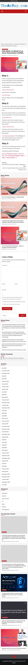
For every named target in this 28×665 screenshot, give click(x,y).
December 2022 (6, 426)
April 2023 (4, 415)
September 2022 (6, 434)
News (3, 504)
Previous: (13, 163)
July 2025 (4, 376)
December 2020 (6, 474)
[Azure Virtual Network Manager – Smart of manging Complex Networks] (14, 235)
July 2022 (4, 439)
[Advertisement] (14, 28)
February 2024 (5, 399)
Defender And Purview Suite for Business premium (14, 349)
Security (4, 506)
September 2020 (6, 482)
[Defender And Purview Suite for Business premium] (14, 638)
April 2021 (4, 466)
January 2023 (5, 423)
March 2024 (5, 397)
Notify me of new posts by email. (11, 304)
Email (16, 284)
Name (4, 284)
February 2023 (5, 421)
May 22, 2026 (15, 597)
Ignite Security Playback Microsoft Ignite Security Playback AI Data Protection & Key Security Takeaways (14, 345)
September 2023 (6, 407)
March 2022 (5, 450)
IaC (2, 501)
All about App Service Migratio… (16, 358)
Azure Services (5, 49)
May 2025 (4, 378)
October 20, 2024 (11, 249)
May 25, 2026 (15, 541)
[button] (2, 11)
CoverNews (20, 661)
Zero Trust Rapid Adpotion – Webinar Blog (13, 197)
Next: (14, 168)
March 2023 (5, 418)
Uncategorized (5, 509)
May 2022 (4, 445)
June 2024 (4, 392)
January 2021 (5, 471)
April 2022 (4, 447)
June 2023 (4, 410)
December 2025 (6, 370)
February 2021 (5, 468)
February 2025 (5, 381)
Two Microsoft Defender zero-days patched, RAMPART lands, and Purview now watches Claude (14, 340)
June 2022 (4, 442)
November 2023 (6, 402)
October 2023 (5, 405)
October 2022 (5, 431)
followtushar (5, 55)
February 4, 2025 (11, 198)
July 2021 (4, 463)
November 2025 (6, 373)
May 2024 (4, 394)
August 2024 (5, 389)
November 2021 (6, 455)
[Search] (26, 11)
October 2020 (5, 479)
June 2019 (4, 484)
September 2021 (6, 458)
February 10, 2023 (12, 55)
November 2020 (6, 476)
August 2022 (5, 437)
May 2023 (4, 413)
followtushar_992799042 (7, 541)
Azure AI (4, 496)
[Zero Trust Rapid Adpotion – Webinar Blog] (14, 186)
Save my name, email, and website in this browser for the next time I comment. (12, 298)
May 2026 (4, 368)
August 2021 (5, 460)
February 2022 (5, 453)
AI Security (4, 493)
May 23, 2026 (15, 570)
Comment (5, 265)
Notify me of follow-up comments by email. (14, 301)
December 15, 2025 (16, 625)
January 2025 (5, 384)
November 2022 (6, 429)
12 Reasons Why (14, 0)
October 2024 (5, 386)
